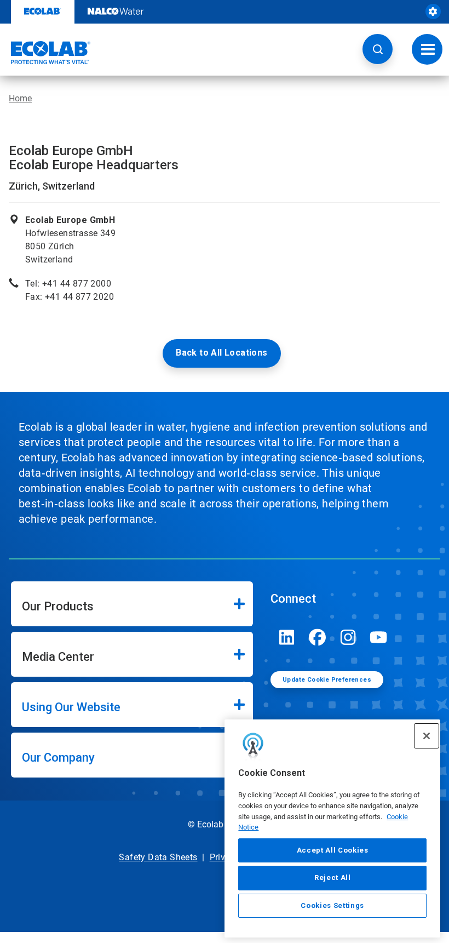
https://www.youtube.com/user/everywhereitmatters (379, 637)
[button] (377, 49)
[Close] (427, 736)
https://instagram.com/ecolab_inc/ (348, 637)
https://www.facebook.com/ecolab (318, 637)
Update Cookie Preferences (327, 679)
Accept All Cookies (333, 850)
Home (20, 98)
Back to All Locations (221, 352)
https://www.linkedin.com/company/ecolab (287, 637)
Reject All (332, 877)
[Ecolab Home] (45, 52)
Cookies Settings (332, 905)
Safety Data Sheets (158, 857)
